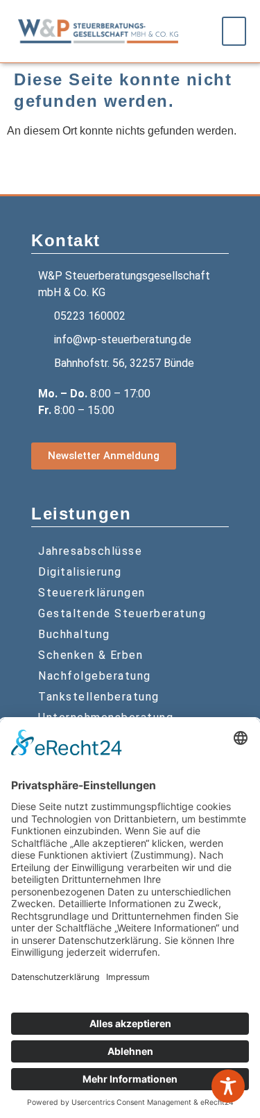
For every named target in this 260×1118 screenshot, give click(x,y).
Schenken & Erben (90, 655)
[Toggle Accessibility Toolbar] (228, 1086)
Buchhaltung (74, 634)
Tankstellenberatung (98, 696)
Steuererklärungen (92, 592)
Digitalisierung (80, 571)
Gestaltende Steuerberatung (122, 613)
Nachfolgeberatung (94, 675)
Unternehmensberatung (105, 717)
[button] (234, 31)
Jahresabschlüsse (90, 551)
